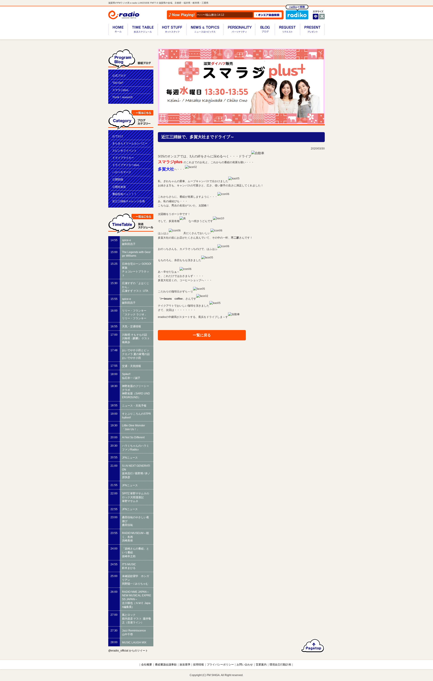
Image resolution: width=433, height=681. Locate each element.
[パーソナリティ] (239, 30)
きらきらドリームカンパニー (129, 143)
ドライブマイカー (123, 157)
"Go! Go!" (117, 82)
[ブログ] (265, 30)
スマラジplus (120, 90)
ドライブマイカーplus (125, 165)
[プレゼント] (312, 30)
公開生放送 (119, 186)
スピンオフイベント (124, 150)
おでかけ (117, 136)
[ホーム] (118, 30)
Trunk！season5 (122, 97)
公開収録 (117, 179)
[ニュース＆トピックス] (204, 30)
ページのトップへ (313, 645)
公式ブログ (119, 75)
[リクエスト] (287, 30)
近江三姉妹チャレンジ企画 (128, 201)
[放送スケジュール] (143, 30)
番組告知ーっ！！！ (124, 194)
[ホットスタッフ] (172, 30)
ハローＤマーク (121, 172)
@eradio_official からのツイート (128, 650)
